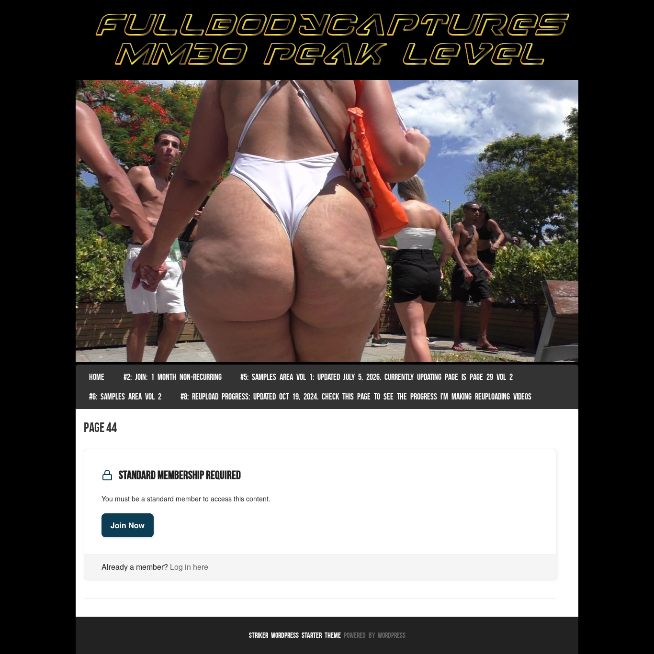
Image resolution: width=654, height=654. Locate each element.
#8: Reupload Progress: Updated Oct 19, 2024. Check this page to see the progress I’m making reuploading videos (355, 396)
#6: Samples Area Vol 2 (125, 396)
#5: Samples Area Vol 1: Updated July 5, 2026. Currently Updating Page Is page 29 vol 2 (376, 377)
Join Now (128, 525)
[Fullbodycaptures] (327, 42)
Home (96, 377)
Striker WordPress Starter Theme (295, 635)
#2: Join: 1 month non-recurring (173, 377)
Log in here (189, 566)
